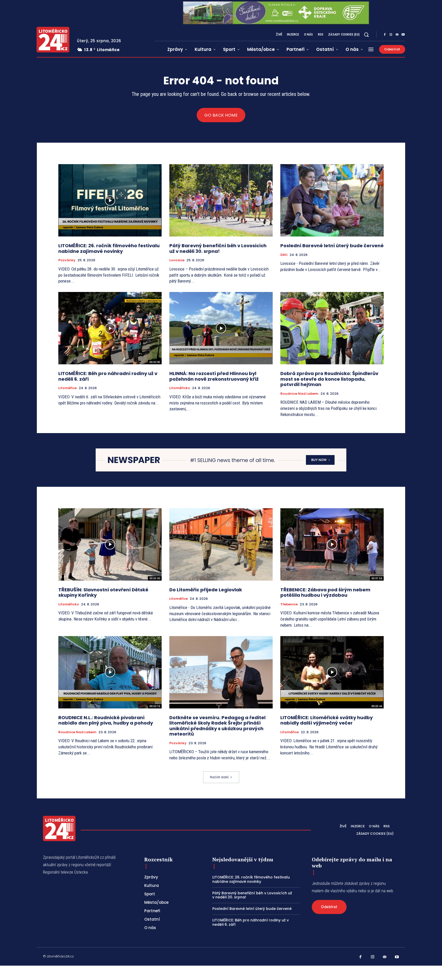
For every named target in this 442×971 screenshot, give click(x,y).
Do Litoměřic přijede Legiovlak (205, 589)
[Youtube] (403, 35)
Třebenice (289, 604)
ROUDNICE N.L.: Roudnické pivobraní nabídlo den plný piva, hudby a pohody (105, 720)
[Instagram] (391, 35)
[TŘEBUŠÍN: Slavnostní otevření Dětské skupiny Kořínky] (110, 544)
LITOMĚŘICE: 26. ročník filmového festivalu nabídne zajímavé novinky (109, 248)
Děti (284, 255)
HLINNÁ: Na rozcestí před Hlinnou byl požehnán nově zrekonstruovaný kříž (214, 376)
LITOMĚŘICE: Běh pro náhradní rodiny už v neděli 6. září (107, 376)
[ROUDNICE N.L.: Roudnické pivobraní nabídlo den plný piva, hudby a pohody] (110, 672)
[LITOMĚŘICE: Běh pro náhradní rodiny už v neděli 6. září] (110, 328)
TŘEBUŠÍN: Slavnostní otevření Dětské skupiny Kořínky (103, 592)
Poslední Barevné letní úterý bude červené (332, 245)
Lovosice (176, 260)
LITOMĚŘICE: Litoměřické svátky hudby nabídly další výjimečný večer (326, 720)
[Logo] (53, 39)
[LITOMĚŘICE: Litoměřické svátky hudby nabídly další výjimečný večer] (332, 672)
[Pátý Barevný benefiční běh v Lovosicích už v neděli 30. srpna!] (221, 200)
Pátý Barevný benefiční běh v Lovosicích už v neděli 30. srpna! (218, 248)
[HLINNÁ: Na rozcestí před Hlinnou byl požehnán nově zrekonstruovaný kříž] (221, 328)
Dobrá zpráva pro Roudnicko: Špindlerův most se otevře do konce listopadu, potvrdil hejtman (329, 379)
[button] (366, 34)
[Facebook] (385, 35)
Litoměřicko (179, 388)
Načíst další (219, 777)
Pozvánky (66, 260)
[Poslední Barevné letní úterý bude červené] (332, 200)
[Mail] (397, 35)
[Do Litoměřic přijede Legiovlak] (221, 544)
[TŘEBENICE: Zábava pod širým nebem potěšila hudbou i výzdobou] (332, 544)
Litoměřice (67, 388)
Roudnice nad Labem (299, 394)
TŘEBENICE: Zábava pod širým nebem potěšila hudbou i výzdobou (325, 592)
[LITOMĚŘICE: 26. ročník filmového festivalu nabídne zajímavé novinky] (110, 200)
